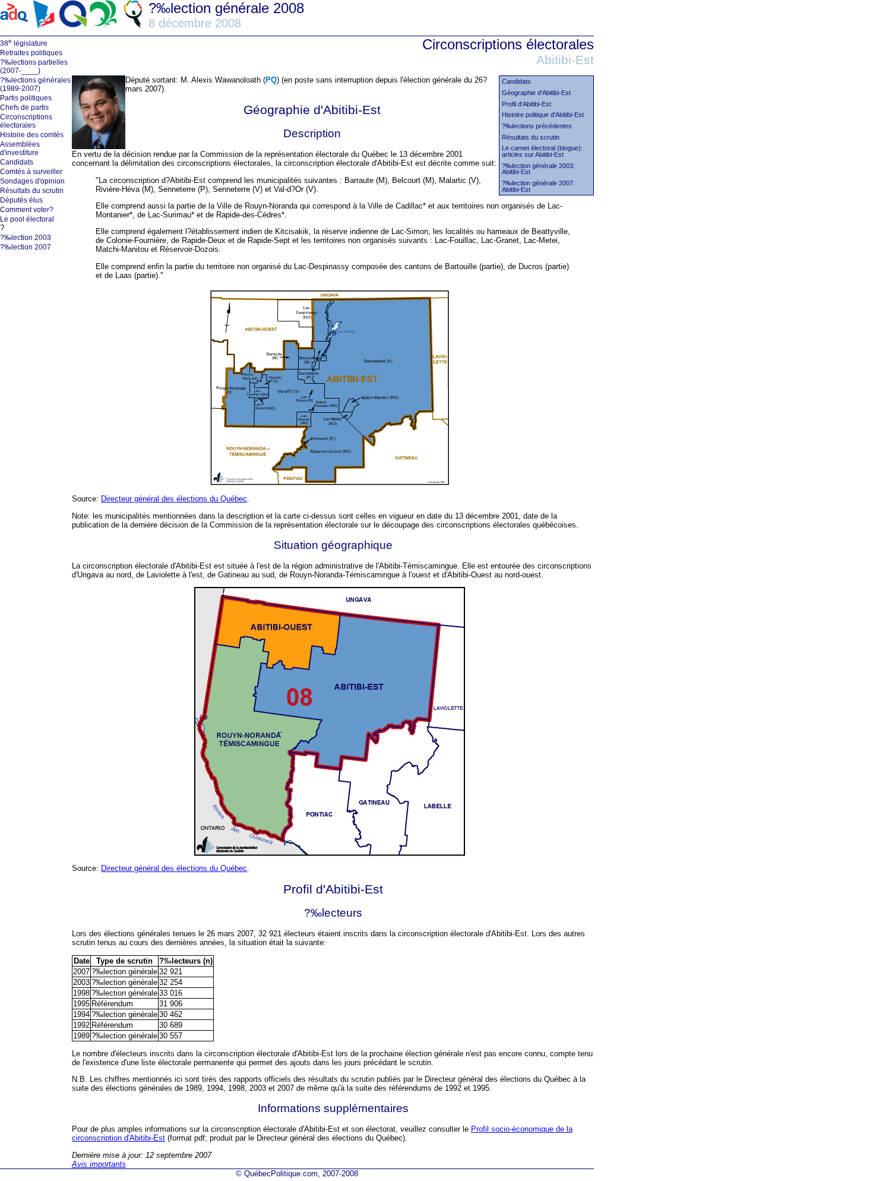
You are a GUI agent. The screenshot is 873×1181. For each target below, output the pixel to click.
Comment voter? (26, 210)
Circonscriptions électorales (26, 121)
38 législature (24, 42)
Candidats (16, 162)
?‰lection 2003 (25, 237)
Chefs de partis (24, 107)
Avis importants (99, 1164)
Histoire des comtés (32, 135)
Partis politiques (26, 98)
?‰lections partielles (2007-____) (34, 66)
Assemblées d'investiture (20, 148)
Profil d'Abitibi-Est (526, 104)
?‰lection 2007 (25, 247)
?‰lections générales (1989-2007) (35, 84)
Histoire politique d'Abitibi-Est (543, 115)
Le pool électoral (27, 219)
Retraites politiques (31, 53)
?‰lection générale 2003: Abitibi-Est (538, 169)
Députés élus (21, 200)
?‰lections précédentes (537, 126)
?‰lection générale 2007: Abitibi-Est (538, 186)
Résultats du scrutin (32, 191)
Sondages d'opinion (32, 181)
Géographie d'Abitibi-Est (536, 93)
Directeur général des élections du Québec (174, 498)
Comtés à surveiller (31, 172)
